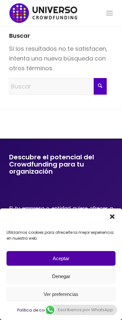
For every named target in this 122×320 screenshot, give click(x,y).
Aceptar (61, 258)
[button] (112, 216)
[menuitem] (109, 13)
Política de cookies (35, 310)
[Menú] (109, 13)
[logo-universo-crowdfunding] (50, 13)
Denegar (61, 276)
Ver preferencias (61, 294)
